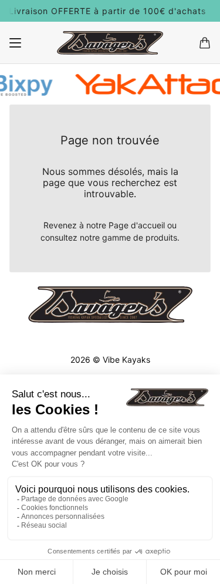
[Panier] (205, 43)
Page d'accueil (137, 225)
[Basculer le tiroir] (15, 43)
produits (161, 237)
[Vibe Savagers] (110, 43)
